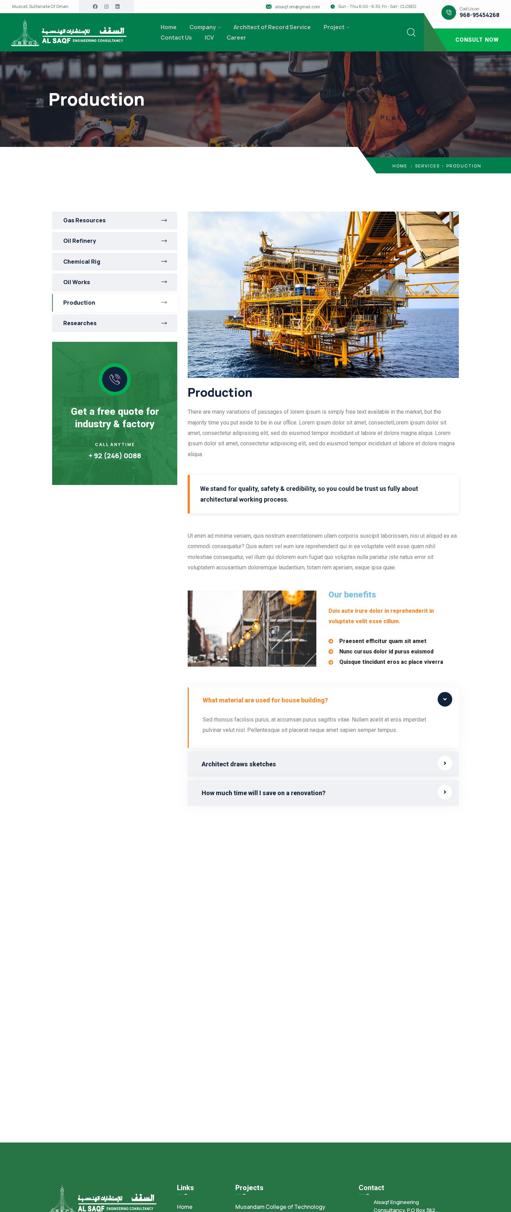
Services (427, 166)
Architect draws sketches (239, 764)
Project (334, 27)
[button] (323, 700)
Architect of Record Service (272, 27)
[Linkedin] (117, 6)
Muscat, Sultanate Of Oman (40, 6)
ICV (209, 37)
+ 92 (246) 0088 (115, 455)
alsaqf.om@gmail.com (297, 7)
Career (236, 37)
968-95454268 (480, 15)
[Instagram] (106, 6)
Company (202, 27)
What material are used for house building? (265, 700)
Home (169, 27)
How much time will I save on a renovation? (263, 793)
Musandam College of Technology (280, 1207)
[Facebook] (95, 6)
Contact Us (176, 37)
